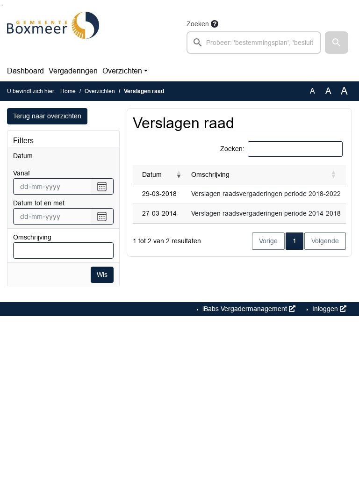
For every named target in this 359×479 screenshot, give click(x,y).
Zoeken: (232, 148)
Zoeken (198, 24)
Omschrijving (32, 237)
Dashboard (25, 71)
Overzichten (122, 71)
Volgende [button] (325, 241)
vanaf (21, 173)
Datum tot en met (39, 203)
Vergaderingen (73, 71)
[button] (336, 42)
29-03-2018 (159, 193)
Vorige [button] (268, 241)
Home (68, 91)
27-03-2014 (159, 213)
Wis (102, 274)
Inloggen (325, 308)
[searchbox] (254, 42)
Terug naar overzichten (47, 116)
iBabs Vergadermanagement (245, 308)
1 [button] (298, 241)
